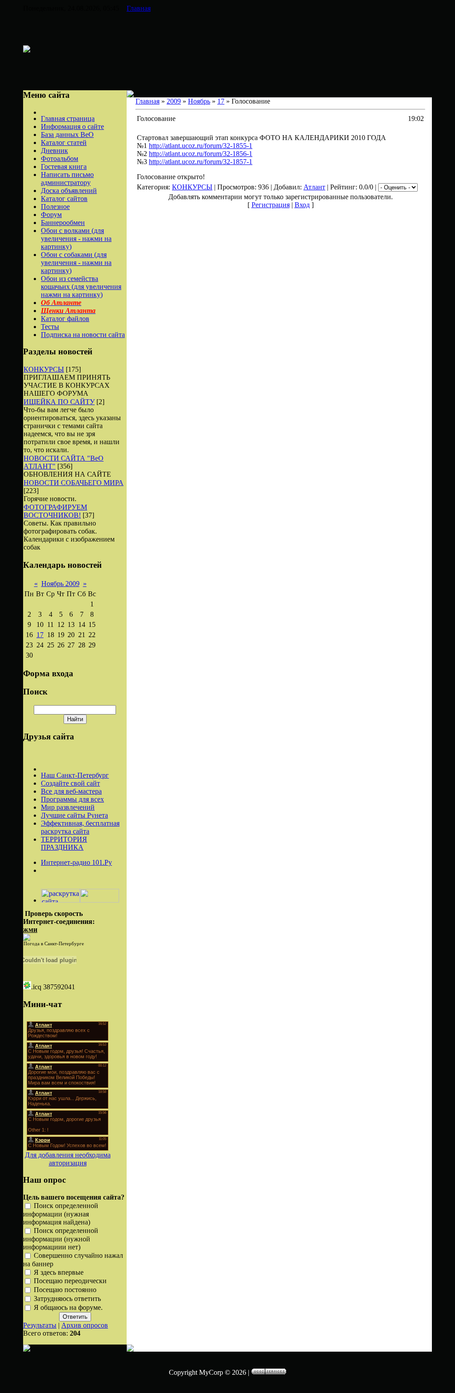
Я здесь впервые (59, 1272)
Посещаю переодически (70, 1281)
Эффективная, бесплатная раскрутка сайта (80, 827)
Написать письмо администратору (67, 178)
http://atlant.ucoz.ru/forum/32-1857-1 (200, 161)
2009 (174, 101)
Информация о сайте (72, 126)
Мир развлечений (68, 807)
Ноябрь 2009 (60, 583)
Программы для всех (72, 799)
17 (40, 634)
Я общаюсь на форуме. (68, 1307)
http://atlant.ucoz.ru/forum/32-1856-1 (200, 153)
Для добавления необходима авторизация (68, 1159)
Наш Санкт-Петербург (75, 775)
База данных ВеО (67, 134)
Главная (139, 8)
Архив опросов (84, 1325)
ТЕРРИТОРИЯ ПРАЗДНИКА (64, 843)
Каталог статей (64, 142)
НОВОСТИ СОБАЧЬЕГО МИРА (74, 482)
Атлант (314, 187)
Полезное (55, 206)
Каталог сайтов (64, 198)
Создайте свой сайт (70, 783)
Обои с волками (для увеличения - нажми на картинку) (76, 238)
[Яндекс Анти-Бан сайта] (99, 900)
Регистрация (270, 205)
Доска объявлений (69, 190)
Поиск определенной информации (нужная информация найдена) (60, 1214)
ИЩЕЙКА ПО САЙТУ (59, 401)
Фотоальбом (59, 158)
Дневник (54, 150)
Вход (302, 205)
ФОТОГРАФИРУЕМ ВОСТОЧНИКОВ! (55, 511)
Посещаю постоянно (65, 1290)
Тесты (50, 326)
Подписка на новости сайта (83, 334)
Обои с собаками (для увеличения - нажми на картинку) (76, 262)
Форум (51, 214)
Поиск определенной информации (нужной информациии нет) (60, 1239)
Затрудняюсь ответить (67, 1298)
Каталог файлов (65, 318)
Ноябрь (199, 101)
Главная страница (68, 118)
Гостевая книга (64, 166)
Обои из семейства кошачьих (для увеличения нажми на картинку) (81, 286)
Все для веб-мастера (71, 791)
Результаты (39, 1325)
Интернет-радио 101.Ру (76, 862)
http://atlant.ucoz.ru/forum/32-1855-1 (200, 145)
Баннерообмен (63, 222)
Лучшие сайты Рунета (74, 815)
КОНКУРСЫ (44, 369)
